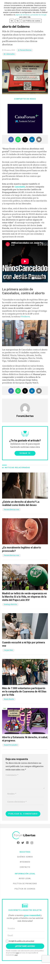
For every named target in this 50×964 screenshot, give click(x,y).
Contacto (25, 867)
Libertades (10, 54)
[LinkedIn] (27, 842)
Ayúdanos (25, 862)
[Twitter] (23, 842)
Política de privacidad (25, 884)
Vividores (25, 316)
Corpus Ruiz (8, 650)
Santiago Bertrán (10, 604)
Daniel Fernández (11, 745)
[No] (47, 12)
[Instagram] (32, 842)
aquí (17, 953)
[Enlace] (25, 835)
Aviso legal (25, 878)
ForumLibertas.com (11, 510)
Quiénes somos (25, 857)
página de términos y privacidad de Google (30, 15)
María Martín (9, 699)
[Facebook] (18, 842)
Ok (12, 21)
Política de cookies (25, 889)
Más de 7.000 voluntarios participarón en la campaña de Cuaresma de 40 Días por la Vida (24, 691)
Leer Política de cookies (31, 21)
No (18, 21)
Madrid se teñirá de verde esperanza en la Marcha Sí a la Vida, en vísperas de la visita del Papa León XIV (24, 596)
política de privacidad (25, 941)
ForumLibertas (25, 50)
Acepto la (21, 941)
